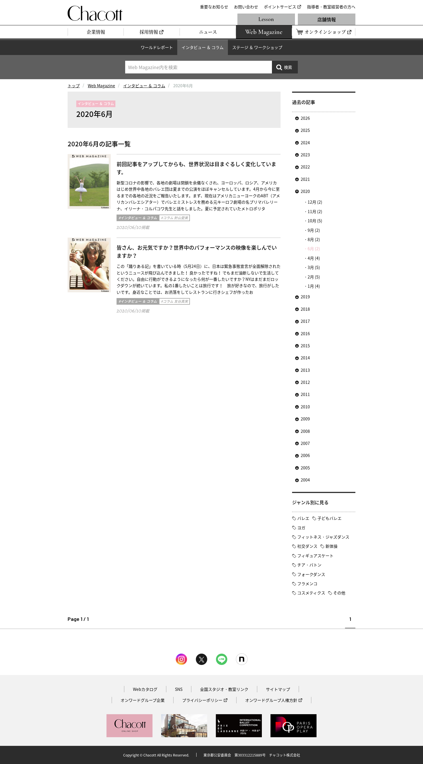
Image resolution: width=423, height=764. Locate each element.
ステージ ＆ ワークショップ (257, 47)
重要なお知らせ (214, 7)
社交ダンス (307, 546)
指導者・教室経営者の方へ (331, 7)
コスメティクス (311, 593)
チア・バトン (309, 565)
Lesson (266, 19)
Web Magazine (101, 85)
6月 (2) (314, 248)
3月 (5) (314, 267)
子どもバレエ (329, 518)
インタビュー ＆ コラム (203, 47)
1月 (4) (314, 286)
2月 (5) (314, 277)
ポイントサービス (280, 7)
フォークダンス (311, 574)
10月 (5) (315, 220)
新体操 (331, 546)
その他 (339, 593)
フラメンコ (307, 583)
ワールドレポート (157, 47)
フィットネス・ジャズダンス (323, 537)
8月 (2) (314, 239)
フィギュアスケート (315, 555)
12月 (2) (315, 202)
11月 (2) (315, 211)
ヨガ (301, 527)
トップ (74, 85)
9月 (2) (314, 230)
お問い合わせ (246, 7)
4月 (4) (314, 258)
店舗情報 (326, 19)
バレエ (303, 518)
